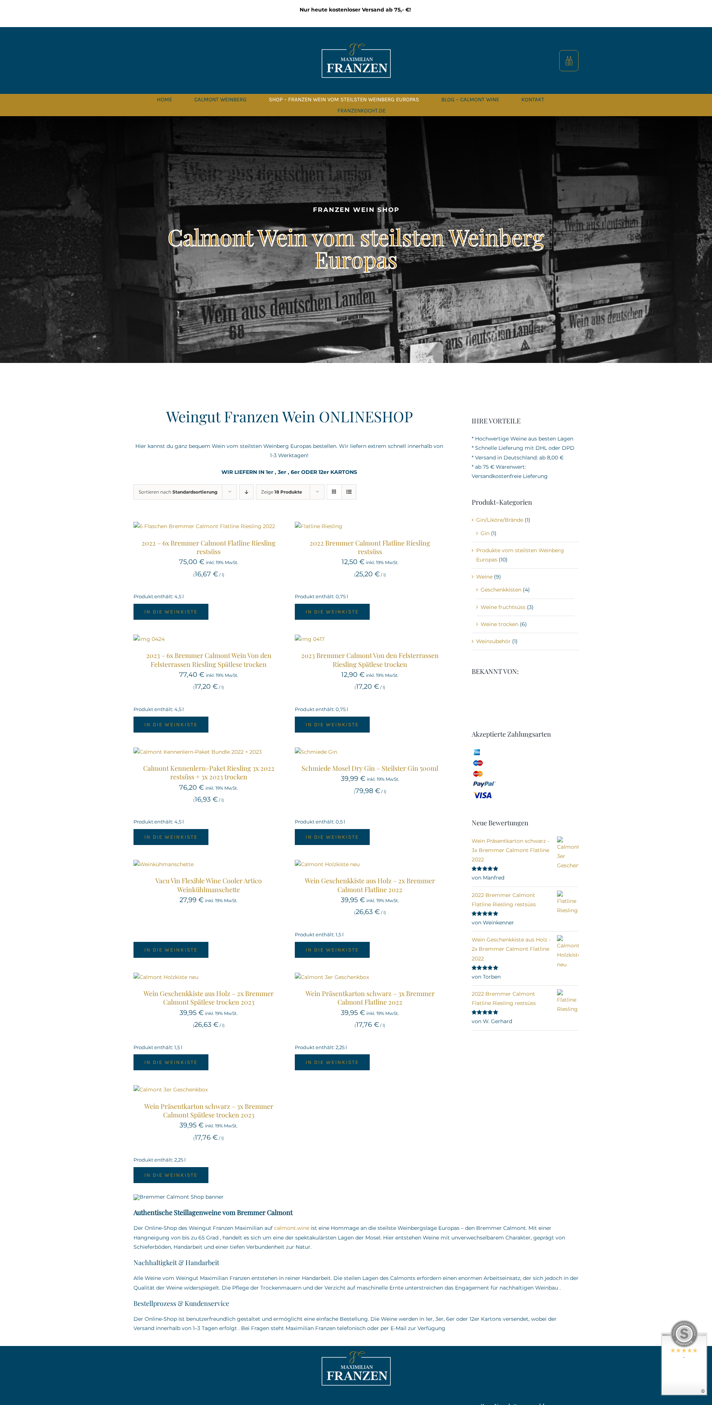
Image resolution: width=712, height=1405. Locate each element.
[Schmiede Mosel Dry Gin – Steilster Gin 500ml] (316, 752)
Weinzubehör (493, 641)
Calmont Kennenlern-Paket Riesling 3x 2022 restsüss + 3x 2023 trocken (208, 772)
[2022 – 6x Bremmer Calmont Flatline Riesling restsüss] (204, 526)
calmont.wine (291, 1228)
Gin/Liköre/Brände (499, 520)
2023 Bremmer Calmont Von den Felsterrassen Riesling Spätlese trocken (370, 659)
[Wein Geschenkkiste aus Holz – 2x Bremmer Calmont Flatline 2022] (327, 864)
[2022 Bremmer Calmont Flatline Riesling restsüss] (318, 526)
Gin (485, 533)
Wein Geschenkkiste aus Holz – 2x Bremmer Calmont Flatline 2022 (370, 885)
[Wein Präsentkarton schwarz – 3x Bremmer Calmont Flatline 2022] (332, 977)
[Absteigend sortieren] (246, 492)
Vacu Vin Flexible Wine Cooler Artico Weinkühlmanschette (208, 885)
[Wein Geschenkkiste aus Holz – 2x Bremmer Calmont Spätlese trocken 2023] (166, 977)
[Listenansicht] (349, 492)
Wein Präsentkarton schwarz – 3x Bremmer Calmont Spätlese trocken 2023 (208, 1110)
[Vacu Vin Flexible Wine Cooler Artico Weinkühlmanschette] (164, 864)
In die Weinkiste (171, 612)
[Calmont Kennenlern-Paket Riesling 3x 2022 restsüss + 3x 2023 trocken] (198, 752)
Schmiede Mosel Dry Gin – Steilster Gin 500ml (369, 768)
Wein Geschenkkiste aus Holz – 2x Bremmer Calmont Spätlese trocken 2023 (209, 997)
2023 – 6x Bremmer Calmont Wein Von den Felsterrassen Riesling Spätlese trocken (208, 659)
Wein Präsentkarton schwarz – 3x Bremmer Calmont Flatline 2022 (370, 997)
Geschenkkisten (501, 589)
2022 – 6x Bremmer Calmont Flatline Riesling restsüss (209, 547)
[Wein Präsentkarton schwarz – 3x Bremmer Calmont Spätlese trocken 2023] (171, 1089)
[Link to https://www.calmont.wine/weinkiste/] (569, 60)
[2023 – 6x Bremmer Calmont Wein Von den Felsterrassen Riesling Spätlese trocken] (149, 639)
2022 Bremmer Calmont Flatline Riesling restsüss (370, 547)
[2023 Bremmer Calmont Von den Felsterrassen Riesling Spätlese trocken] (309, 639)
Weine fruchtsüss (503, 607)
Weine (484, 576)
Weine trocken (499, 624)
